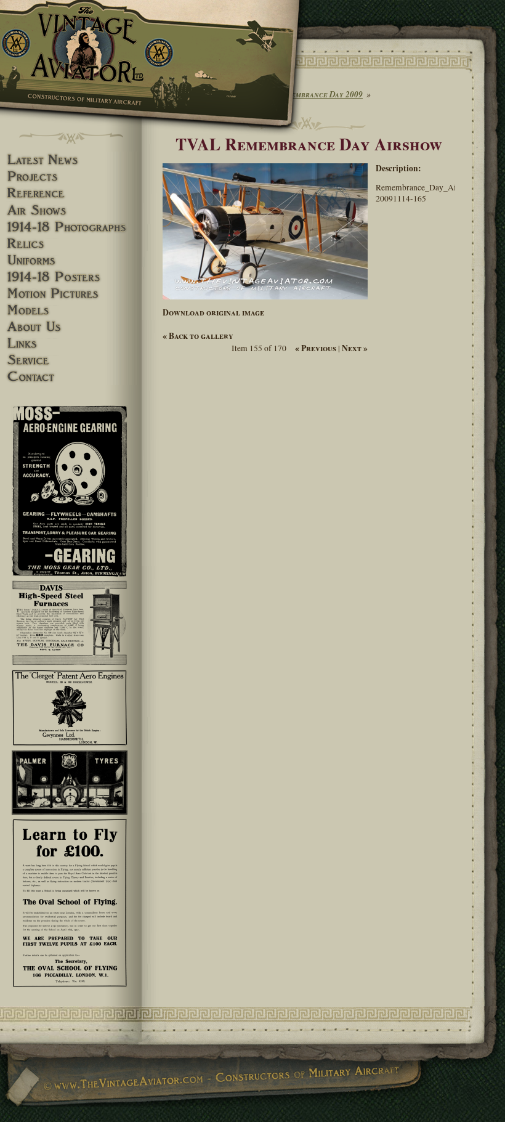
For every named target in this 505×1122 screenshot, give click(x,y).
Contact (71, 376)
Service (71, 360)
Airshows (71, 210)
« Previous (315, 348)
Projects (71, 176)
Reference (71, 193)
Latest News (71, 160)
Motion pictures (71, 293)
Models (71, 310)
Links (71, 343)
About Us (71, 327)
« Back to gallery (198, 336)
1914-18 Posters (71, 277)
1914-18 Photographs (71, 227)
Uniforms (71, 260)
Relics (71, 243)
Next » (355, 348)
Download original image (213, 312)
